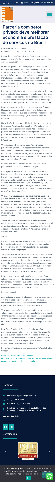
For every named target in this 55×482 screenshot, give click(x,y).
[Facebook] (5, 427)
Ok (28, 478)
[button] (49, 14)
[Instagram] (11, 427)
